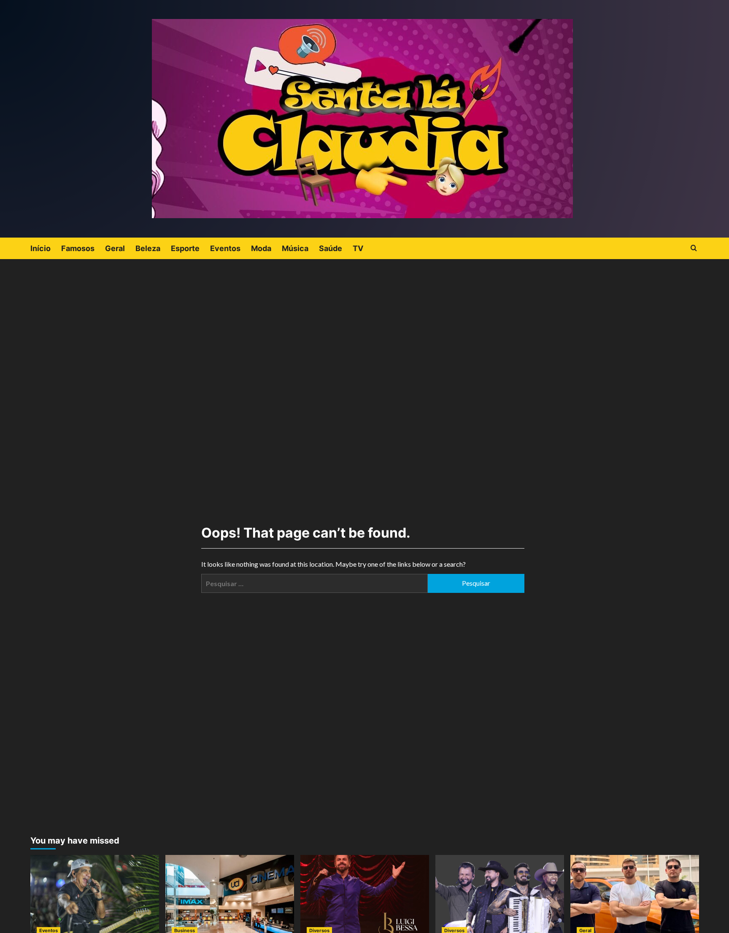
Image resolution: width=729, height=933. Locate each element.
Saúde (330, 248)
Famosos (77, 248)
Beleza (147, 248)
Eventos (225, 248)
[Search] (693, 248)
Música (295, 248)
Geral (115, 248)
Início (40, 248)
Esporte (185, 248)
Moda (261, 248)
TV (358, 248)
